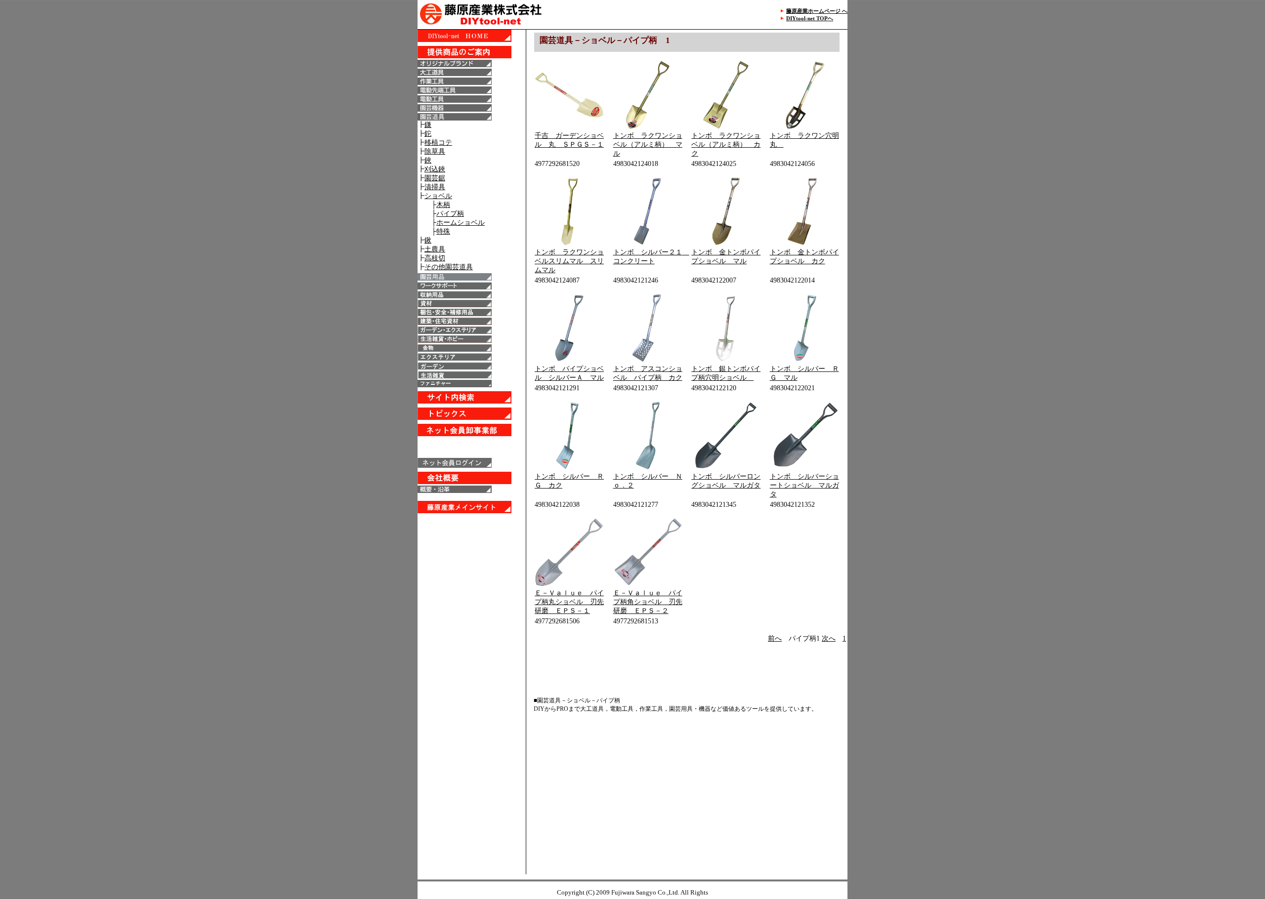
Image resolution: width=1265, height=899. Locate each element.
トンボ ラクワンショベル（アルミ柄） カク (725, 144)
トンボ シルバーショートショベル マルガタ (804, 485)
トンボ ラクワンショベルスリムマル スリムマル (569, 261)
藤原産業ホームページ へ (816, 11)
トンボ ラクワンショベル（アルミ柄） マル (647, 144)
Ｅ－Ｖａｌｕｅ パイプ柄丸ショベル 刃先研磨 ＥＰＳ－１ (569, 601)
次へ (829, 638)
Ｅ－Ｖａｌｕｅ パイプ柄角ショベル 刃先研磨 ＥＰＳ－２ (647, 601)
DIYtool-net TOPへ (809, 18)
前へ (775, 638)
